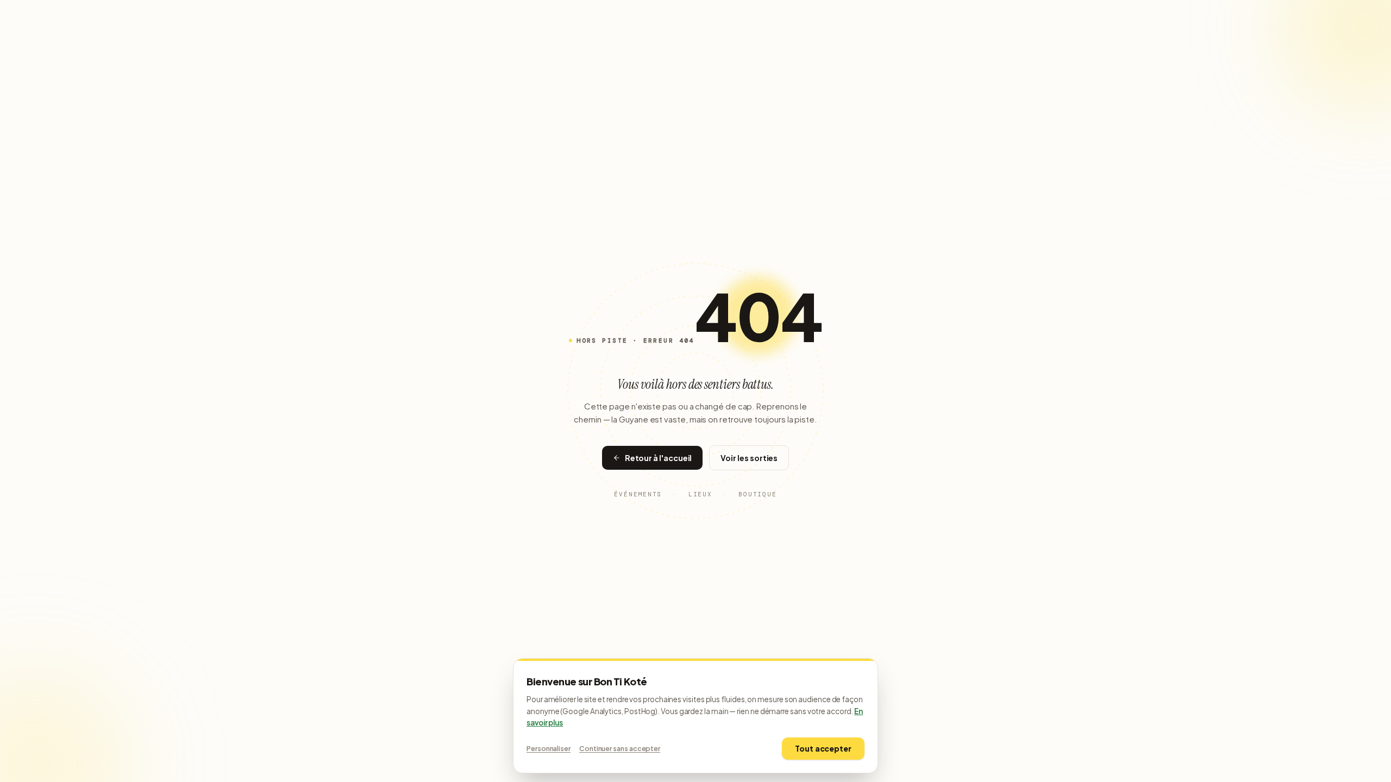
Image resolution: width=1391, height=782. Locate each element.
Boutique (757, 494)
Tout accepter (823, 748)
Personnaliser (549, 748)
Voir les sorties (749, 458)
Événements (638, 494)
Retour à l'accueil (658, 458)
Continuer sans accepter (619, 748)
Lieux (700, 494)
